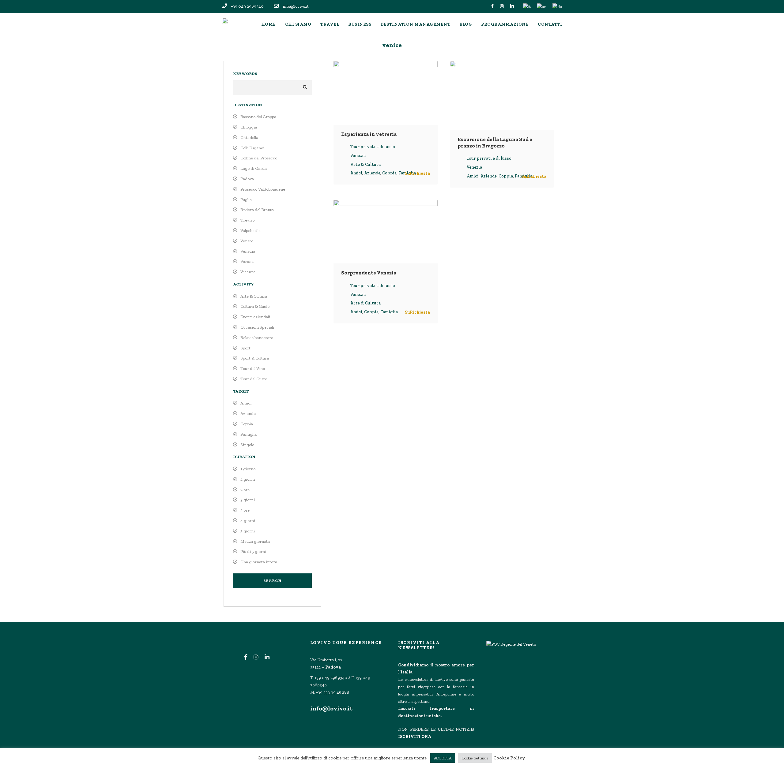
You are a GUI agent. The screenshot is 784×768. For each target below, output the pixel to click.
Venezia (358, 155)
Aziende (372, 173)
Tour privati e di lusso (372, 146)
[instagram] (502, 6)
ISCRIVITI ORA (414, 736)
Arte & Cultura (365, 164)
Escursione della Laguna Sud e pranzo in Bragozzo (495, 142)
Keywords (245, 73)
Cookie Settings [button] (475, 758)
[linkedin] (512, 6)
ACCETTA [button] (442, 758)
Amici (356, 173)
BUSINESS (359, 24)
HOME (268, 24)
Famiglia (389, 312)
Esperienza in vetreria (369, 134)
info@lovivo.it (331, 708)
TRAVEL (329, 24)
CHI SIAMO (298, 24)
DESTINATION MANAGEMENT (415, 24)
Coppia (389, 173)
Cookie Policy (509, 758)
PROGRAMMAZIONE (505, 24)
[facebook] (492, 6)
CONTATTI (550, 24)
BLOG (465, 24)
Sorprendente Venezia (368, 273)
